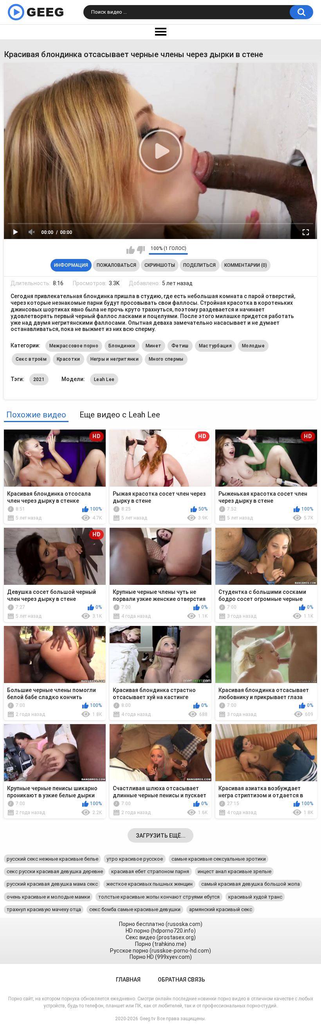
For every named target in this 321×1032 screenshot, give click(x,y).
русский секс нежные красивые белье (52, 859)
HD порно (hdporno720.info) (161, 931)
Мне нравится (130, 250)
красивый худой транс (255, 897)
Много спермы (166, 359)
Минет (154, 346)
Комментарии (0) (245, 265)
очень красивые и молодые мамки (48, 897)
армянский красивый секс (220, 909)
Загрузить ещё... (161, 835)
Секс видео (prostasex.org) (161, 937)
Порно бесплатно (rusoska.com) (160, 924)
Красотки (68, 359)
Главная (128, 979)
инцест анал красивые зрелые (234, 871)
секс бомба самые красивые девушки (134, 909)
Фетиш (180, 346)
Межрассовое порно (73, 346)
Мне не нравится (141, 250)
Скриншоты (159, 265)
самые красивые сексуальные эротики (218, 859)
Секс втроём (31, 359)
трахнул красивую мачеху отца (44, 909)
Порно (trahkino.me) (160, 944)
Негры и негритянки (114, 359)
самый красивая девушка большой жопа (250, 884)
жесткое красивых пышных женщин (149, 884)
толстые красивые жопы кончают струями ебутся (159, 897)
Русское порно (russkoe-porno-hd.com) (160, 950)
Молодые (253, 346)
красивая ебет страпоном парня (150, 871)
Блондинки (121, 346)
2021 (39, 379)
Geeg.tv (147, 1018)
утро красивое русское (134, 859)
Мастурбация (215, 346)
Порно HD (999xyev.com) (161, 957)
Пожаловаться (116, 265)
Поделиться (199, 265)
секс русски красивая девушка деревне (55, 871)
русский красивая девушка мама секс (52, 884)
